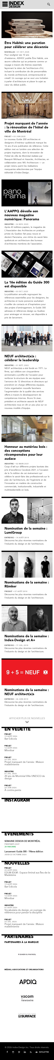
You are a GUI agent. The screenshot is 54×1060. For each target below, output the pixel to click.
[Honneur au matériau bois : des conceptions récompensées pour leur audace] (27, 429)
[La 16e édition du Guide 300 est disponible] (27, 264)
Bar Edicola (10, 739)
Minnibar (9, 750)
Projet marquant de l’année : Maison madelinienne (24, 763)
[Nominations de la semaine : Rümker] (27, 564)
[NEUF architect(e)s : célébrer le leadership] (27, 338)
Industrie (9, 224)
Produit (8, 591)
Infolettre (44, 1052)
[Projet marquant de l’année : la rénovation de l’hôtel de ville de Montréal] (27, 105)
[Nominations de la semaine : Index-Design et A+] (27, 618)
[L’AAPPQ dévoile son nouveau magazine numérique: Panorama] (27, 193)
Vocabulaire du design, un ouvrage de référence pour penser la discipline (25, 911)
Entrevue (9, 538)
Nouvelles (9, 52)
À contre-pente (12, 790)
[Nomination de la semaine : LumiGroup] (27, 511)
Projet (7, 136)
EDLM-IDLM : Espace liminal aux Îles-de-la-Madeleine (27, 873)
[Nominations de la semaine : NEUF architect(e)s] (27, 672)
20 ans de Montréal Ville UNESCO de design (24, 777)
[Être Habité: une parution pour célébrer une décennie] (27, 25)
